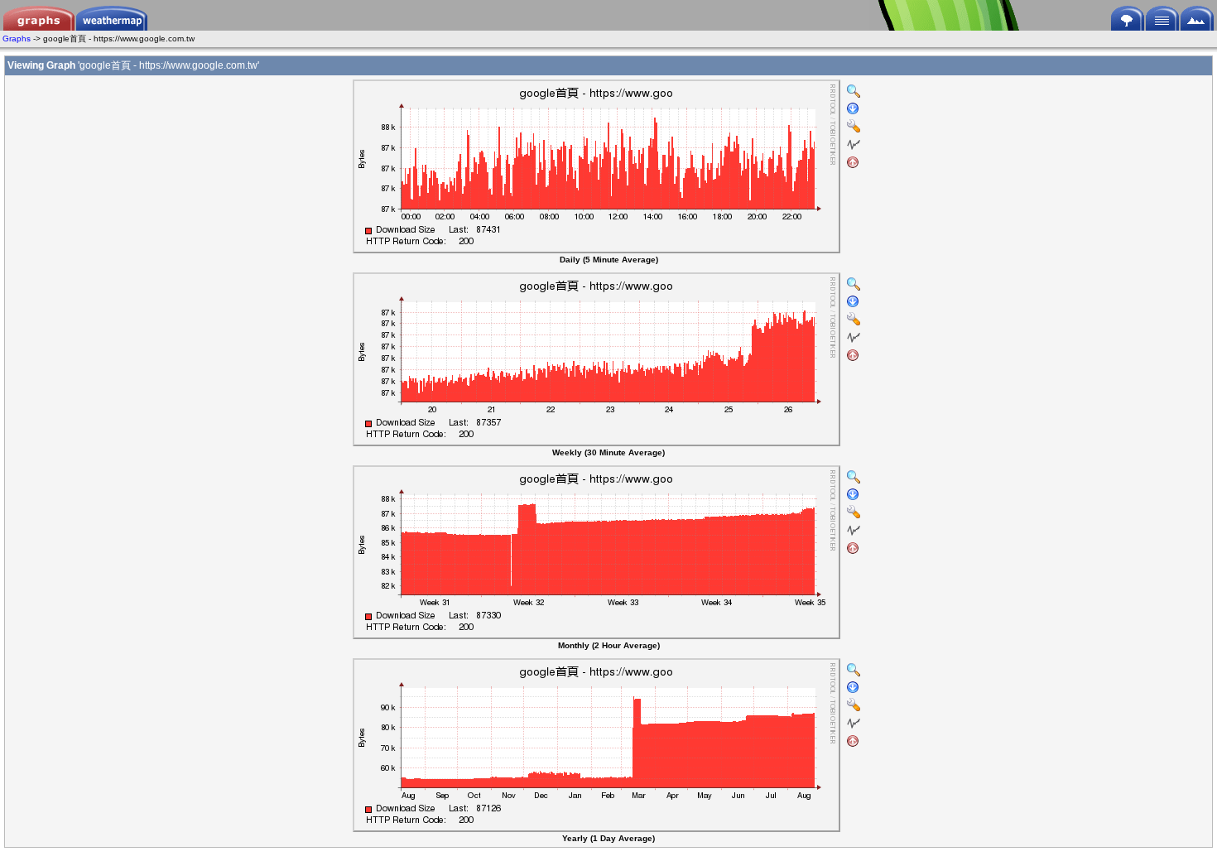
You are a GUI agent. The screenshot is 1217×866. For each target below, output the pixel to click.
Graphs (16, 38)
